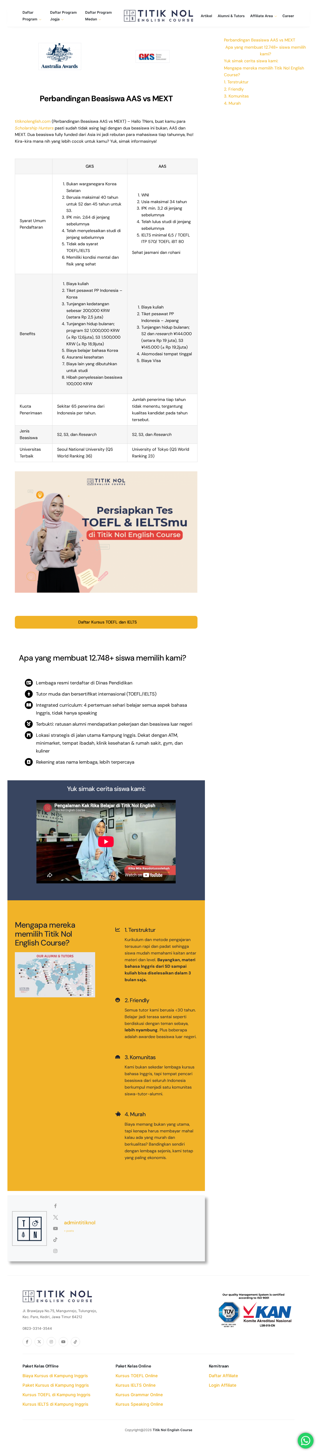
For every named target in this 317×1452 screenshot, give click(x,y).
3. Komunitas (236, 96)
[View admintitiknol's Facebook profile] (55, 1206)
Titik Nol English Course (172, 1430)
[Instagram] (51, 1341)
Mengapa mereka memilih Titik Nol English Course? (264, 71)
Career (288, 16)
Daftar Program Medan (98, 15)
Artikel (206, 16)
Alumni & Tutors (231, 16)
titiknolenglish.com (33, 121)
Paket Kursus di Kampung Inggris (56, 1385)
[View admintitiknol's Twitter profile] (55, 1217)
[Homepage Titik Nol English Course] (158, 16)
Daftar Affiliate (223, 1375)
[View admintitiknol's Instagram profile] (55, 1251)
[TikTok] (75, 1341)
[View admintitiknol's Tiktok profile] (55, 1240)
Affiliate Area (261, 16)
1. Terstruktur (236, 82)
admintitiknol (79, 1222)
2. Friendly (234, 89)
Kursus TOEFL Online (137, 1375)
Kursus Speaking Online (139, 1404)
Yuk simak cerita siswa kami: (251, 61)
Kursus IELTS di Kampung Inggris (55, 1404)
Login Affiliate (222, 1385)
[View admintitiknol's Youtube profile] (55, 1228)
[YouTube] (63, 1341)
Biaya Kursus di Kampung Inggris (55, 1375)
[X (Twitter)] (39, 1341)
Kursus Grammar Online (139, 1394)
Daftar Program (30, 15)
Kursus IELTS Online (136, 1385)
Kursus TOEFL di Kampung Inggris (57, 1394)
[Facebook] (27, 1341)
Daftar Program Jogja (63, 15)
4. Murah (232, 103)
